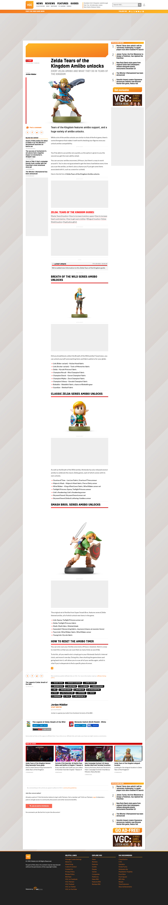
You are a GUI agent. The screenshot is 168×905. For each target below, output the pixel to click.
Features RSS (96, 882)
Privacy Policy (70, 872)
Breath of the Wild (64, 276)
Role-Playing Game (67, 693)
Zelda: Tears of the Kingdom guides (72, 212)
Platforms (95, 877)
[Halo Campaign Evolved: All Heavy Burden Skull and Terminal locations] (99, 754)
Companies (96, 874)
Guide (30, 60)
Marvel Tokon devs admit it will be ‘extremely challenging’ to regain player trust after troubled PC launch (130, 48)
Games (94, 872)
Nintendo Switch (93, 654)
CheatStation (123, 859)
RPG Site (122, 879)
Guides (74, 3)
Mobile (69, 6)
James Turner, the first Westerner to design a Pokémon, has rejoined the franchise (129, 56)
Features (62, 3)
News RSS (95, 879)
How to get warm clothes (76, 219)
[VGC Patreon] (129, 11)
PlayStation (40, 6)
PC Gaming (61, 6)
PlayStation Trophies (126, 872)
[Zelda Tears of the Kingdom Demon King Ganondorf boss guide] (40, 754)
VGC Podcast (69, 884)
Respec (121, 882)
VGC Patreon (69, 882)
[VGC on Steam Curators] (143, 11)
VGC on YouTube (71, 889)
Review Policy (69, 874)
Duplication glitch (70, 222)
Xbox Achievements (125, 887)
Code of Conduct (71, 867)
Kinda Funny (123, 867)
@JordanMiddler (56, 709)
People (94, 869)
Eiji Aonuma (84, 686)
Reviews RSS (96, 884)
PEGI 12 (68, 696)
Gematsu (122, 864)
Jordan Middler (31, 74)
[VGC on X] (134, 11)
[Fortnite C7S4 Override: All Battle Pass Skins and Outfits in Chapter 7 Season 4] (69, 754)
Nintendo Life (123, 869)
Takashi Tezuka (58, 683)
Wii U (54, 689)
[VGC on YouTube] (138, 11)
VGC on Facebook (71, 879)
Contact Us (69, 869)
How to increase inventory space (81, 216)
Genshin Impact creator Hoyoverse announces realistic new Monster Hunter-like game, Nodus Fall (129, 82)
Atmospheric (57, 696)
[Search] (139, 5)
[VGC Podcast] (132, 11)
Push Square (123, 877)
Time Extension (124, 884)
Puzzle (55, 693)
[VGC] (29, 5)
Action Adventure (94, 689)
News (39, 3)
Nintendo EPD (80, 689)
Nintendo (54, 6)
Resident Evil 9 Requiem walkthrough (96, 3)
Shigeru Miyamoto (97, 686)
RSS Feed (68, 877)
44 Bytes (38, 888)
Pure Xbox (122, 874)
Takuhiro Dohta (58, 686)
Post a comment (35, 127)
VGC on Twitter (70, 887)
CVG (120, 862)
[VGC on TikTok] (141, 11)
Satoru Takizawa (90, 683)
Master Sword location (59, 216)
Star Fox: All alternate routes (93, 5)
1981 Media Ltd (32, 861)
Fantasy (92, 693)
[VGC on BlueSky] (136, 11)
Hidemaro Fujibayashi (74, 683)
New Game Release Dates (92, 7)
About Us (68, 862)
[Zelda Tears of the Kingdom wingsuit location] (128, 754)
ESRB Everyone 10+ (80, 696)
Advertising (69, 864)
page (94, 797)
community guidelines (70, 788)
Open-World (81, 693)
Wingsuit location (93, 219)
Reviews (50, 3)
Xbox (47, 6)
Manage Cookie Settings (73, 859)
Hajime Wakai (72, 686)
